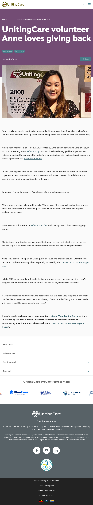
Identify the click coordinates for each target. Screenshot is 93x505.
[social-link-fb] (36, 450)
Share (87, 59)
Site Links (8, 344)
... (11, 19)
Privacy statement (46, 495)
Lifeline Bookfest (39, 225)
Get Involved (9, 362)
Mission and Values (33, 158)
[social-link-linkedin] (56, 450)
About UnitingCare (46, 486)
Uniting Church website (46, 490)
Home (4, 19)
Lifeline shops (33, 151)
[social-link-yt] (46, 450)
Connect (7, 371)
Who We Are (9, 353)
